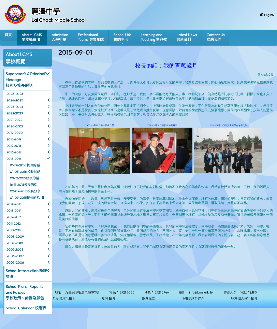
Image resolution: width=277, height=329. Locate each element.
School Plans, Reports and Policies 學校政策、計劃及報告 (25, 292)
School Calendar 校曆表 (26, 307)
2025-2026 (14, 94)
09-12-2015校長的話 (24, 178)
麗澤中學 (46, 11)
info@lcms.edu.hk (201, 292)
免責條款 (148, 298)
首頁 (8, 34)
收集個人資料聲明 (244, 298)
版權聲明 (108, 298)
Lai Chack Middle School (59, 20)
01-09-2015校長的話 (25, 198)
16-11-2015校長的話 (23, 185)
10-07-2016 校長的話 (25, 165)
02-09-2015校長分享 (25, 191)
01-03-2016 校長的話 (25, 172)
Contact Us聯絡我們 (216, 37)
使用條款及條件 (192, 298)
